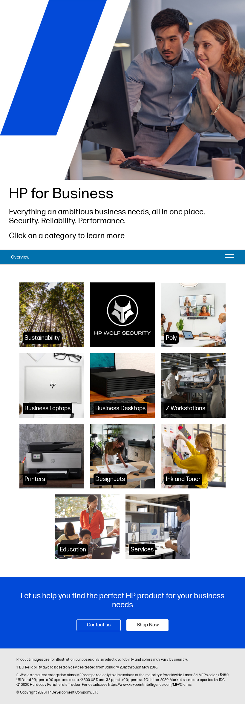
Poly (171, 338)
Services (142, 549)
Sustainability (42, 338)
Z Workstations (185, 408)
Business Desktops (120, 408)
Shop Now (148, 625)
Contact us (99, 625)
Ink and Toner (183, 479)
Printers (34, 479)
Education (73, 549)
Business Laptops (47, 408)
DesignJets (110, 479)
